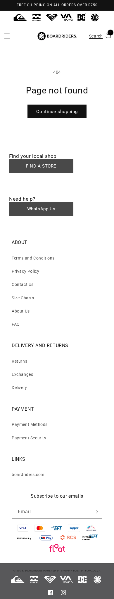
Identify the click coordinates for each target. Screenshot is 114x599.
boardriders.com (28, 474)
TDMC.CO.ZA (93, 570)
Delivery (19, 387)
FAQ (16, 324)
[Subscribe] (95, 512)
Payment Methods (30, 424)
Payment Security (29, 438)
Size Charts (23, 298)
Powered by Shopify (57, 570)
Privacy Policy (25, 271)
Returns (19, 361)
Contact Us (23, 284)
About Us (21, 311)
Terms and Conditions (33, 258)
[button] (7, 36)
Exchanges (22, 374)
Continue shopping (57, 111)
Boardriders (34, 570)
